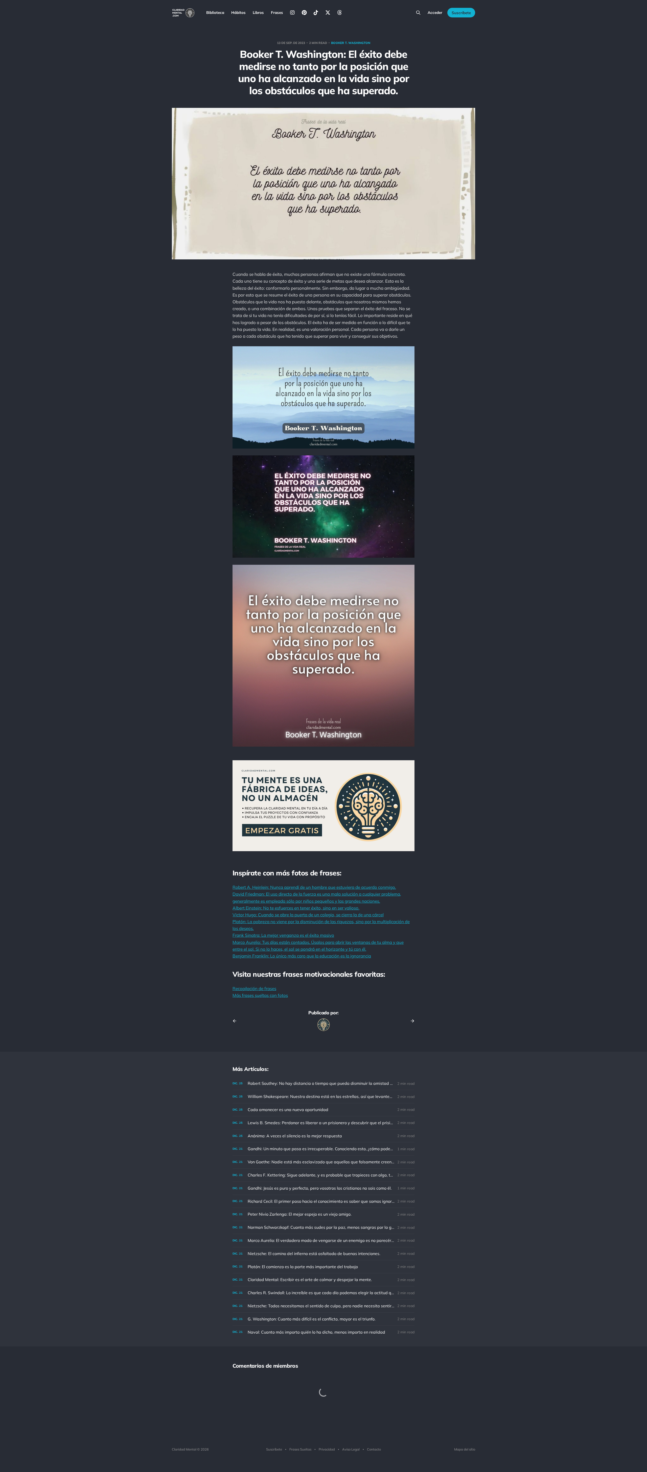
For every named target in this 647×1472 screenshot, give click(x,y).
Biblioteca (215, 12)
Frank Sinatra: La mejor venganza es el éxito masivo (283, 935)
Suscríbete (461, 12)
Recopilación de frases (254, 988)
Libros (258, 12)
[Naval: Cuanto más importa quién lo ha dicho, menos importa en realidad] (323, 1332)
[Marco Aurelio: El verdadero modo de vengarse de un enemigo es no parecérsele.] (323, 1240)
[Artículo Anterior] (236, 1021)
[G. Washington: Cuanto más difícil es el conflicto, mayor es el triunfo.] (323, 1319)
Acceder (435, 12)
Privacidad (327, 1449)
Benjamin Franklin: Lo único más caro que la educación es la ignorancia (302, 956)
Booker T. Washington (350, 43)
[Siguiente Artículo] (410, 1021)
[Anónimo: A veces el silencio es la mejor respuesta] (323, 1136)
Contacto (374, 1449)
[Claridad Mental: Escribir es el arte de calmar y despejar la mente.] (323, 1279)
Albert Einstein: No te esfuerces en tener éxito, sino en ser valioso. (296, 908)
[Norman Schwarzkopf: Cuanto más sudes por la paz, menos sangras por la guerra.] (323, 1227)
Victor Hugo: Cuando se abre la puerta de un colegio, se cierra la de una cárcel (308, 914)
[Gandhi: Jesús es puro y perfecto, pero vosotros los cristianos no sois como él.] (323, 1188)
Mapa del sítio (464, 1449)
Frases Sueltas (300, 1449)
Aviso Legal (351, 1449)
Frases (277, 12)
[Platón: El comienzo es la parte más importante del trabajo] (323, 1266)
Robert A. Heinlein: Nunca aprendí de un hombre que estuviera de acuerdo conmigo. (314, 887)
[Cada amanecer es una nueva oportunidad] (323, 1109)
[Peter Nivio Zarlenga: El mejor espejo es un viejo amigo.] (323, 1214)
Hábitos (238, 12)
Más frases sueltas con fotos (260, 995)
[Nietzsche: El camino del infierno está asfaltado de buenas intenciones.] (323, 1253)
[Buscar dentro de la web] (418, 12)
